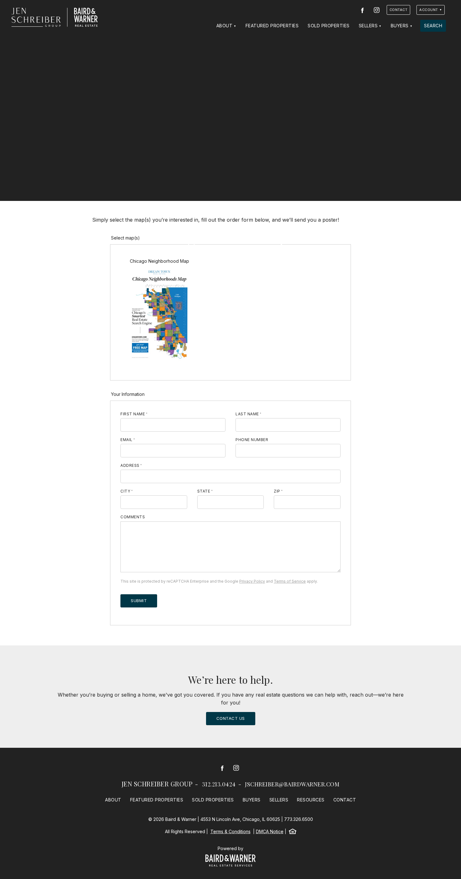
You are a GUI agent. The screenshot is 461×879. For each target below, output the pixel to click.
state (203, 491)
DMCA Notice (269, 831)
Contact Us (230, 718)
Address (130, 465)
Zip (277, 491)
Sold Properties (329, 25)
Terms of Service (290, 581)
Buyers (400, 25)
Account (428, 10)
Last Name (247, 414)
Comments (132, 517)
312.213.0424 (219, 784)
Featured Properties (272, 25)
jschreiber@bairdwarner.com (292, 784)
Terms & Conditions (230, 831)
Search (433, 25)
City (125, 491)
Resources (311, 799)
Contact (398, 10)
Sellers (368, 25)
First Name (132, 414)
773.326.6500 (298, 819)
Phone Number (252, 439)
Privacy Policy (252, 581)
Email (126, 439)
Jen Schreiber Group (157, 783)
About (224, 25)
